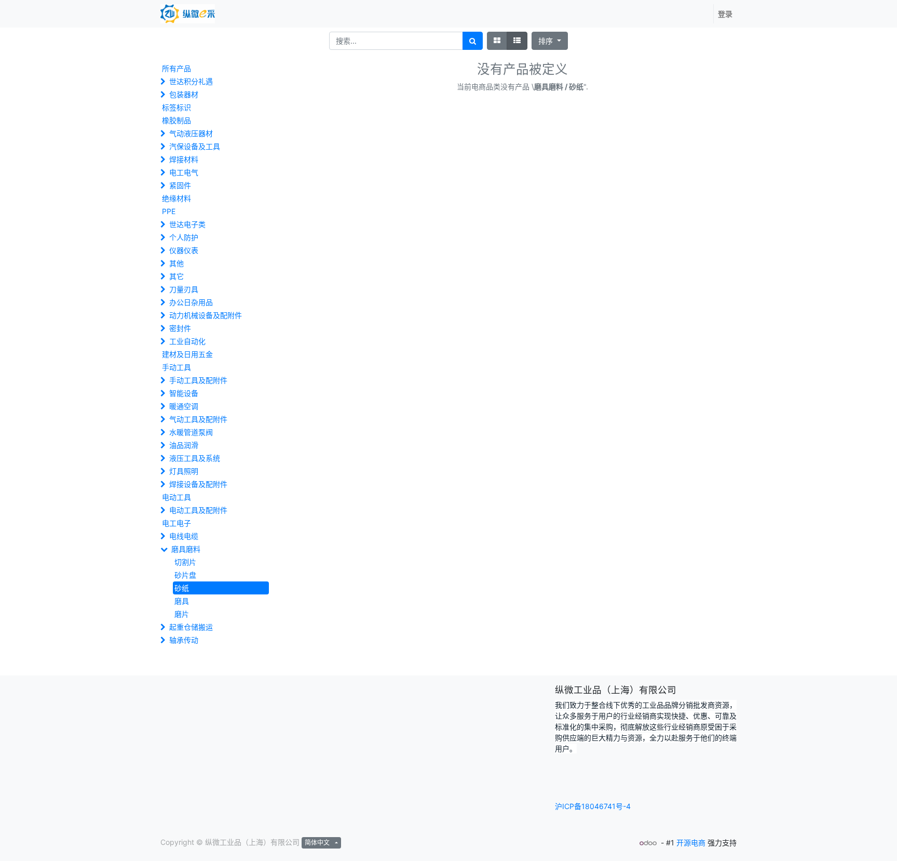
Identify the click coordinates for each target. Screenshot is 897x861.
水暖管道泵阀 (191, 432)
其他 (176, 263)
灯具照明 (183, 471)
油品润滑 (183, 445)
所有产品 (176, 68)
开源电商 (690, 842)
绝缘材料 (176, 198)
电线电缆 (183, 536)
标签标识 (176, 107)
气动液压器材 (191, 133)
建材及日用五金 (187, 354)
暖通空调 (183, 406)
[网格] (497, 41)
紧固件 (180, 185)
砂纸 (181, 588)
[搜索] (473, 41)
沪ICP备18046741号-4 (593, 806)
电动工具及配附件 (198, 510)
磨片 (181, 614)
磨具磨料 (185, 549)
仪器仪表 (183, 250)
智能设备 (183, 393)
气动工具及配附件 (198, 419)
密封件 (180, 328)
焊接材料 (183, 159)
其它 (176, 276)
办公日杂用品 (191, 302)
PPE (168, 211)
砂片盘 (185, 575)
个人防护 (183, 237)
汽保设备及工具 (194, 146)
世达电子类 (187, 224)
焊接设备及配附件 (198, 484)
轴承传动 (183, 639)
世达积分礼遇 (191, 81)
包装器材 (183, 94)
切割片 (185, 562)
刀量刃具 (183, 289)
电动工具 (176, 497)
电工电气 (183, 172)
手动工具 (176, 367)
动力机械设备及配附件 (205, 315)
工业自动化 (187, 341)
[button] (550, 41)
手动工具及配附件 (198, 380)
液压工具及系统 (194, 458)
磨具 (181, 601)
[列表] (517, 41)
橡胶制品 (176, 120)
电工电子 (176, 523)
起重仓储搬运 (191, 626)
